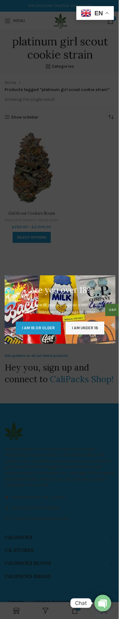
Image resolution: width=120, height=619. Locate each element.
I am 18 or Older (38, 328)
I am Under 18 (85, 328)
